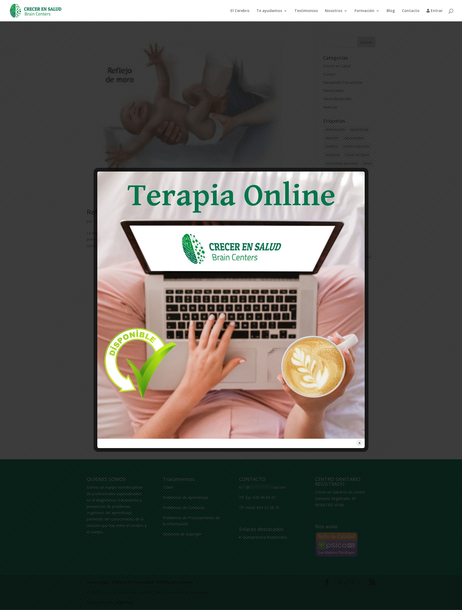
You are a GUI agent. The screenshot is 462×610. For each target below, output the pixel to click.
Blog (391, 11)
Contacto (410, 11)
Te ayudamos (269, 11)
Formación (364, 11)
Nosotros (333, 11)
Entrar (436, 11)
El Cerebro (239, 11)
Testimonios (306, 11)
